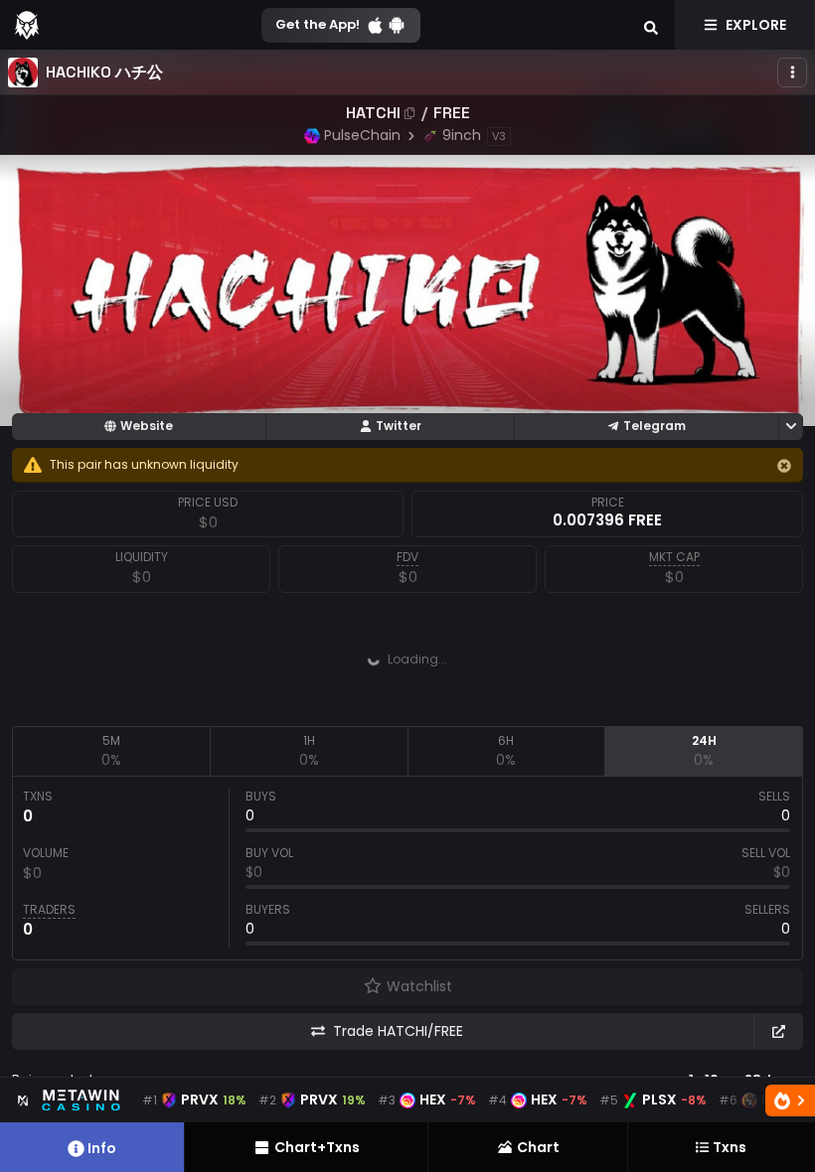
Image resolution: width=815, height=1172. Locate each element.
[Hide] (784, 466)
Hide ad (543, 710)
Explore (756, 25)
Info (101, 1148)
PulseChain (362, 135)
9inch (461, 135)
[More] (792, 72)
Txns (729, 1147)
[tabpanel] (407, 868)
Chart (538, 1147)
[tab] (111, 751)
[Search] (651, 25)
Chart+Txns (317, 1147)
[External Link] (778, 1031)
